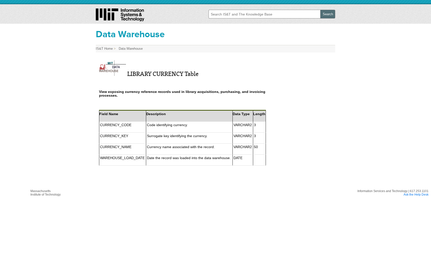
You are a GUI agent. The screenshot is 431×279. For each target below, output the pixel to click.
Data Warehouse (130, 48)
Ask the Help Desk (416, 194)
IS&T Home (104, 48)
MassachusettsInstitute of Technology (45, 192)
